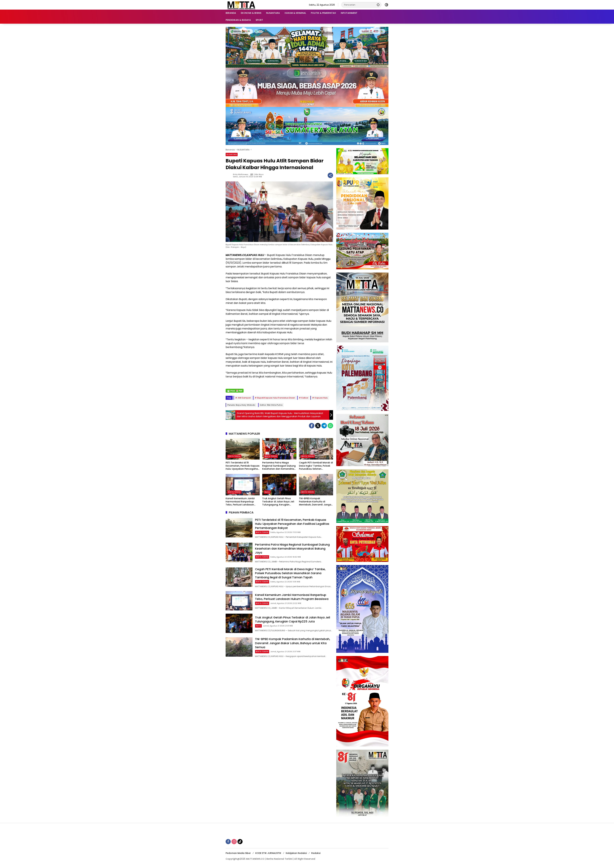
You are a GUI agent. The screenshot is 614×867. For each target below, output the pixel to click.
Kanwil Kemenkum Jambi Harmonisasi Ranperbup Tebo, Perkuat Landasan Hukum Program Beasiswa (241, 501)
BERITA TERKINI (234, 456)
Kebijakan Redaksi (296, 853)
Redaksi (315, 853)
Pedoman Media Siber (238, 853)
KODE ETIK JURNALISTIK (268, 853)
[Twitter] (318, 425)
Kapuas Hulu (321, 397)
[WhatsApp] (330, 425)
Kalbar (304, 397)
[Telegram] (324, 425)
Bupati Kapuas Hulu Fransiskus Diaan (276, 397)
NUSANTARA (231, 154)
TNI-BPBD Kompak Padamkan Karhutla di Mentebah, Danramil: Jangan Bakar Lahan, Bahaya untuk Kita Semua (316, 501)
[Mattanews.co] (242, 4)
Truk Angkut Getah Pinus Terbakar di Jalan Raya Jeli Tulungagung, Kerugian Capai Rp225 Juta (278, 501)
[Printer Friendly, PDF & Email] (235, 391)
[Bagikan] (330, 175)
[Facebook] (311, 425)
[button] (378, 4)
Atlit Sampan (244, 397)
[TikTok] (240, 841)
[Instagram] (234, 841)
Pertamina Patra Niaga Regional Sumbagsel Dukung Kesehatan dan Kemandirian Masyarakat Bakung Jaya (279, 466)
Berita (267, 492)
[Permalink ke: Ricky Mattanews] (229, 175)
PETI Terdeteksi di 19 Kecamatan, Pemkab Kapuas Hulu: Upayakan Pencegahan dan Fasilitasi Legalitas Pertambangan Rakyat (243, 466)
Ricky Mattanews (240, 174)
